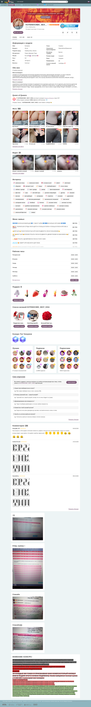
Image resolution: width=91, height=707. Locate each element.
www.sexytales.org (18, 701)
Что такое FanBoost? (73, 28)
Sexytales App (50, 4)
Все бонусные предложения (30, 4)
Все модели (4, 4)
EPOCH (32, 701)
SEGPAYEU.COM (38, 701)
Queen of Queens (49, 98)
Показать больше (17, 79)
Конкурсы (41, 4)
